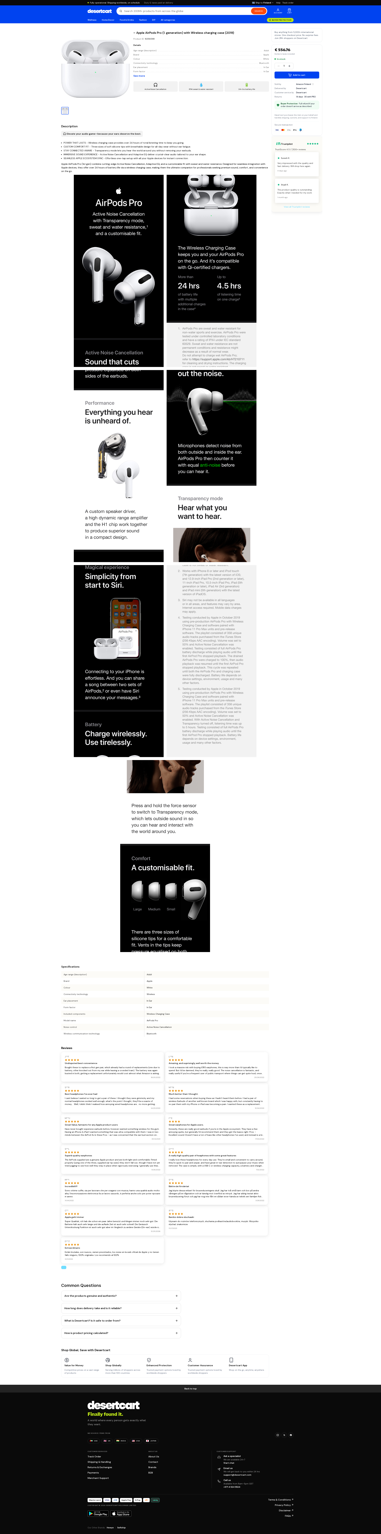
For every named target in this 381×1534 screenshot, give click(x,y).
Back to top (190, 1388)
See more (139, 75)
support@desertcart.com (237, 1474)
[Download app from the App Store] (120, 1514)
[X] (284, 1435)
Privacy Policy (284, 1505)
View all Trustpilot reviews (297, 206)
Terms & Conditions (281, 1499)
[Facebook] (291, 1435)
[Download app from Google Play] (98, 1514)
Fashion (143, 20)
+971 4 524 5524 (232, 1487)
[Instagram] (277, 1435)
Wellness (92, 20)
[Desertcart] (100, 11)
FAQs (289, 1515)
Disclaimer (286, 1510)
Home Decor (108, 20)
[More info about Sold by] (313, 84)
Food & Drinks (127, 20)
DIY (153, 20)
